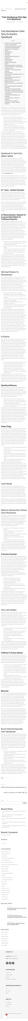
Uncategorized (4, 890)
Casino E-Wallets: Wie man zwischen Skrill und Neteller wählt (16, 924)
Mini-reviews (4, 866)
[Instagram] (7, 963)
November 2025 (4, 938)
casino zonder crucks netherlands (8, 864)
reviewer (3, 883)
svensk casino (4, 888)
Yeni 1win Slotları (8, 60)
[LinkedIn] (11, 778)
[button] (25, 3)
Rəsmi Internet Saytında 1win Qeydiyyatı (13, 65)
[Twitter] (8, 778)
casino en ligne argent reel (6, 858)
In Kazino (7, 50)
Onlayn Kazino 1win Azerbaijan (11, 100)
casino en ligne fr (5, 860)
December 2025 (4, 936)
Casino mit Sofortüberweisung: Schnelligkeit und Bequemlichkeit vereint (16, 916)
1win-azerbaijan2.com (8, 173)
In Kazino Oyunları (9, 59)
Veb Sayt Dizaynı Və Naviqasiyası (12, 49)
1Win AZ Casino (9, 8)
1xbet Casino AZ (4, 853)
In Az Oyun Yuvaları (9, 68)
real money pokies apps (6, 879)
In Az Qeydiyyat (8, 93)
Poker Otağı (7, 53)
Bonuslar (7, 63)
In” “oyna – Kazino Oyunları (10, 44)
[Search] (25, 843)
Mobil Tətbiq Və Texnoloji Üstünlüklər (13, 89)
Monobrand (3, 871)
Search (2, 800)
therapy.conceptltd (11, 21)
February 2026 (4, 932)
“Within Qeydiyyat (9, 78)
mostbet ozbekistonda (6, 873)
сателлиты (3, 896)
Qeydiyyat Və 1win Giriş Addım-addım (13, 43)
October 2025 (4, 940)
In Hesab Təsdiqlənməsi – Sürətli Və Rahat (14, 66)
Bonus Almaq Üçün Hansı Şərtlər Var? (13, 77)
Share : (2, 777)
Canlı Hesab (7, 54)
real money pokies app (6, 877)
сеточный (3, 899)
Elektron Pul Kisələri (9, 81)
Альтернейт (4, 894)
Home (2, 8)
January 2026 (4, 934)
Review (2, 881)
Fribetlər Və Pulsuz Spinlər (10, 62)
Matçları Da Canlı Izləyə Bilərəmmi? (12, 80)
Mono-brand (4, 868)
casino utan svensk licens (6, 862)
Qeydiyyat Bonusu (8, 52)
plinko (2, 875)
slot (2, 886)
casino (2, 855)
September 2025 (4, 943)
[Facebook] (5, 778)
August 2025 (4, 945)
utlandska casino (4, 892)
